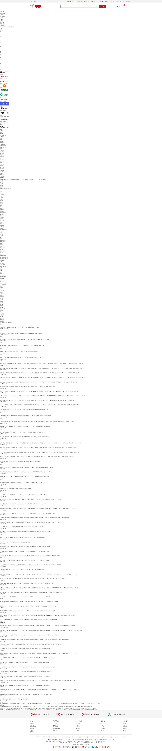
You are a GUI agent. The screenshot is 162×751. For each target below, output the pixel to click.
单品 (1, 237)
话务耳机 (2, 167)
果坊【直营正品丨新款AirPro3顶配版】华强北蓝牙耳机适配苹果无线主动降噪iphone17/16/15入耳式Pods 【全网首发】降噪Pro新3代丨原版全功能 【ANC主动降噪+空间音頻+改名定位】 (42, 363)
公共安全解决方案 (25, 709)
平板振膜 (2, 251)
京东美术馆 (2, 24)
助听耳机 (2, 150)
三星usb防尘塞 (88, 703)
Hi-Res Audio (3, 270)
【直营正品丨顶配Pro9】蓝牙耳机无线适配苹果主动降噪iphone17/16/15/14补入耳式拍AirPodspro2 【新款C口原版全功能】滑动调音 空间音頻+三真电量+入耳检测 (37, 421)
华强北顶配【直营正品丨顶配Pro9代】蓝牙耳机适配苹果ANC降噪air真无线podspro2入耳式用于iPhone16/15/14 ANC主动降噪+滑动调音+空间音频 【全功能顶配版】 (37, 400)
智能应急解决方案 (79, 709)
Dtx (1, 272)
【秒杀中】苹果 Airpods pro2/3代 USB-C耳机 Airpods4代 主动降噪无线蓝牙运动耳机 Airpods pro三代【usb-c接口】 (26, 504)
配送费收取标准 (56, 728)
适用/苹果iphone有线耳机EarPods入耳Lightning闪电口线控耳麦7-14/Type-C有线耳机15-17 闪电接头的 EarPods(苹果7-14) (28, 606)
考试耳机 (2, 161)
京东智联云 (49, 708)
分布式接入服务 (16, 709)
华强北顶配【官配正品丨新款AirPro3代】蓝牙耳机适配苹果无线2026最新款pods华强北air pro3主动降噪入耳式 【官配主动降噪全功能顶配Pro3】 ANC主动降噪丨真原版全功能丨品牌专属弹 (42, 368)
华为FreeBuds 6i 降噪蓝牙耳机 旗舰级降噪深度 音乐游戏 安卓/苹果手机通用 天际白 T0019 (20, 357)
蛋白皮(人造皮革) (4, 257)
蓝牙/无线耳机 (3, 135)
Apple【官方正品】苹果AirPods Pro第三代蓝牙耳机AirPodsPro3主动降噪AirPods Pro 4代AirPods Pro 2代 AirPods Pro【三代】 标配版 (30, 499)
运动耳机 (2, 152)
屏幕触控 (2, 319)
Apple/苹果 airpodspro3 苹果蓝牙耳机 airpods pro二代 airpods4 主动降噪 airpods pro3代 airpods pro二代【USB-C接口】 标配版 (29, 601)
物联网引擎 (21, 708)
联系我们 (44, 737)
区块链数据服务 (9, 709)
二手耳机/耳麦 (3, 145)
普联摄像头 (2, 16)
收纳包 (1, 19)
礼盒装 (1, 235)
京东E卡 (124, 728)
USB (1, 191)
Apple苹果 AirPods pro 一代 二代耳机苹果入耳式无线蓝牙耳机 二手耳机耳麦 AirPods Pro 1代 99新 (22, 526)
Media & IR (123, 737)
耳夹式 (1, 298)
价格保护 (102, 725)
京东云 (87, 744)
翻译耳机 (2, 168)
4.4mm (1, 197)
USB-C (1, 190)
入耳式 (1, 289)
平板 (1, 243)
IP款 (1, 238)
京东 (41, 6)
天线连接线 (39, 703)
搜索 (102, 6)
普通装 (1, 232)
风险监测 (98, 737)
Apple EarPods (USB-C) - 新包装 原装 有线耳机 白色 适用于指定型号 (15, 542)
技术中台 (86, 709)
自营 (1, 330)
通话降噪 (2, 222)
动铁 (1, 254)
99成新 (1, 184)
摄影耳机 (2, 174)
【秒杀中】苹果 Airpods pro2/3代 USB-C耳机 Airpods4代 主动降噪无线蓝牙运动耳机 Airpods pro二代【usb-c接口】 (26, 551)
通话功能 (2, 220)
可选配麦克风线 (3, 213)
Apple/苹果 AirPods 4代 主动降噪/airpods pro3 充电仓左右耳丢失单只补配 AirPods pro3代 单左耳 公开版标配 (24, 560)
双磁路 (1, 245)
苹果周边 (5, 27)
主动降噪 (2, 214)
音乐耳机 (2, 155)
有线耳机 (2, 136)
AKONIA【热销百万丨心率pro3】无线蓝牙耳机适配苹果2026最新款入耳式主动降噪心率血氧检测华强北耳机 (24, 476)
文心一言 (2, 313)
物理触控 (2, 318)
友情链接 (80, 737)
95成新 (1, 185)
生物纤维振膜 (3, 248)
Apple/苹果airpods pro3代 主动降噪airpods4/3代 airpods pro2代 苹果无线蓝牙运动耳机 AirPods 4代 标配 (24, 494)
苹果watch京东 (46, 703)
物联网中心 (44, 708)
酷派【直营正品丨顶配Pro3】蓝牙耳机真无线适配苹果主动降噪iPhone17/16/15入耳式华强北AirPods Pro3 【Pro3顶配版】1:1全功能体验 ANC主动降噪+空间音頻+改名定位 (39, 391)
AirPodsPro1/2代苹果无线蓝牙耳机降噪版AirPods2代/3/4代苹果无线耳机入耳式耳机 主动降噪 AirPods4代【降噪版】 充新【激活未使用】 (31, 592)
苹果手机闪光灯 (73, 703)
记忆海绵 (2, 278)
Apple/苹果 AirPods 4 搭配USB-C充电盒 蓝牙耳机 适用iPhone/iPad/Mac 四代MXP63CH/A (20, 327)
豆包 (1, 312)
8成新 (1, 181)
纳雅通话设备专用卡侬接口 (6, 188)
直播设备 (2, 142)
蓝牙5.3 (1, 304)
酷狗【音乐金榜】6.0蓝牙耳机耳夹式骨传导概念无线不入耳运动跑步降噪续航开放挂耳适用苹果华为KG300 (24, 409)
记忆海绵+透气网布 (4, 258)
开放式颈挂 (2, 290)
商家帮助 (62, 737)
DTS (1, 273)
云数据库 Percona (4, 708)
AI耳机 (1, 138)
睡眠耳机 (2, 162)
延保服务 (125, 726)
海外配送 (55, 730)
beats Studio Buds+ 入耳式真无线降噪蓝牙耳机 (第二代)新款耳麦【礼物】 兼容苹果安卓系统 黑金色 (22, 537)
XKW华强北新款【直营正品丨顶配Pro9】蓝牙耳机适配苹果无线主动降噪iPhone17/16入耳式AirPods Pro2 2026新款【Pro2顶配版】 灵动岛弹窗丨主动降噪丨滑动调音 (37, 615)
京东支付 (82, 744)
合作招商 (56, 737)
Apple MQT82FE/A (4, 703)
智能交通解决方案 (41, 709)
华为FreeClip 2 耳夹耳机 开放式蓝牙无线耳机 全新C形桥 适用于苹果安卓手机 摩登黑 (19, 351)
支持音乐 (2, 217)
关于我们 (38, 737)
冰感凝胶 (2, 260)
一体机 (1, 17)
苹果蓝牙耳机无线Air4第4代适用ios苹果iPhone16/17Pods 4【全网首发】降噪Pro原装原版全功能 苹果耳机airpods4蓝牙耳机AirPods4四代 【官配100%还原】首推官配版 (38, 508)
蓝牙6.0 (1, 307)
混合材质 (2, 263)
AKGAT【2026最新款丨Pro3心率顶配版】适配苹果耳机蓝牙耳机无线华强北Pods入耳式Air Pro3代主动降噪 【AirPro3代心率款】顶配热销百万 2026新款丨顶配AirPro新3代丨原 (39, 452)
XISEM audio (3, 266)
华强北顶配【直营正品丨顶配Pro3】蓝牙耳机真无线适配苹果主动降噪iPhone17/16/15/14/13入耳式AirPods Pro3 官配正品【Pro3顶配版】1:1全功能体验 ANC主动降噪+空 (38, 382)
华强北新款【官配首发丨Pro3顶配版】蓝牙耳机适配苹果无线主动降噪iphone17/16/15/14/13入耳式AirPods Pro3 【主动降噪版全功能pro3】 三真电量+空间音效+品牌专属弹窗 (39, 373)
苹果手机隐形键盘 (55, 703)
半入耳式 (2, 296)
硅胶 (1, 261)
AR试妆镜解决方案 (71, 709)
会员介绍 (32, 725)
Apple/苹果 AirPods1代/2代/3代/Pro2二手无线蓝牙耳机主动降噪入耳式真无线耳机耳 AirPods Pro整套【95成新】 (25, 546)
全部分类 (2, 11)
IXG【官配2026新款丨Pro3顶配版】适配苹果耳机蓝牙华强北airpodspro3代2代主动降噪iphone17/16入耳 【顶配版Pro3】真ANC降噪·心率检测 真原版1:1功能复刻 (36, 456)
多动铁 (1, 249)
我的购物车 (121, 6)
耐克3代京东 (81, 703)
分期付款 (78, 726)
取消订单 (102, 730)
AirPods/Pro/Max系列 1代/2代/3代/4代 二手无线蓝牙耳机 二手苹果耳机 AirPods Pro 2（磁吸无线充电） (23, 432)
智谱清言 (2, 315)
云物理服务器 (14, 708)
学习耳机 (2, 158)
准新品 (1, 187)
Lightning (2, 194)
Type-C (1, 193)
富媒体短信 (77, 708)
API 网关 (39, 708)
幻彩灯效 (2, 226)
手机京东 (106, 1)
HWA (1, 269)
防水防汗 (2, 228)
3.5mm (1, 199)
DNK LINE (2, 275)
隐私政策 (104, 737)
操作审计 (68, 708)
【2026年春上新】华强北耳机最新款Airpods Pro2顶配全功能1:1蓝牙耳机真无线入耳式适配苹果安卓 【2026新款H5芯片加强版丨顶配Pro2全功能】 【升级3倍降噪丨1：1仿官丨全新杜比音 (42, 395)
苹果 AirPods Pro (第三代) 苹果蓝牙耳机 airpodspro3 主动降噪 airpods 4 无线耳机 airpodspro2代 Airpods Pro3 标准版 (26, 467)
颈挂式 (1, 292)
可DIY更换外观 (3, 229)
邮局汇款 (78, 728)
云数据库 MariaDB (33, 709)
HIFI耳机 (2, 171)
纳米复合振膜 (3, 255)
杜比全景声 (2, 264)
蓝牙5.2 (1, 302)
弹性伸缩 (86, 708)
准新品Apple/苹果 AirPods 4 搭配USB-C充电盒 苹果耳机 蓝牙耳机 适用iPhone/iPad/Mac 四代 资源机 (23, 482)
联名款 (1, 234)
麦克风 (1, 139)
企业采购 (99, 1)
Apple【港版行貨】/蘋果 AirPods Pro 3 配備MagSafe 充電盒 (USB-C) (15, 488)
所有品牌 (2, 30)
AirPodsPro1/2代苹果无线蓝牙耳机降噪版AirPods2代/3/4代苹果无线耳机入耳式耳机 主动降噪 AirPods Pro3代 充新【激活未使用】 (29, 619)
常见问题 (32, 728)
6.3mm (1, 196)
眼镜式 (1, 286)
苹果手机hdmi (96, 703)
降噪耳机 (2, 164)
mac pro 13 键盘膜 (22, 703)
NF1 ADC (27, 708)
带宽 (18, 708)
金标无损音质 (3, 277)
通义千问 (2, 310)
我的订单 (80, 1)
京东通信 (125, 730)
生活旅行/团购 (33, 726)
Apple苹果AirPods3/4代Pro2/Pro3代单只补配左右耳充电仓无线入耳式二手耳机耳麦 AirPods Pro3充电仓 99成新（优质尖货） (28, 583)
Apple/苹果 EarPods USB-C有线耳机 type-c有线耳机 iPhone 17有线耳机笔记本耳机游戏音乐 (21, 333)
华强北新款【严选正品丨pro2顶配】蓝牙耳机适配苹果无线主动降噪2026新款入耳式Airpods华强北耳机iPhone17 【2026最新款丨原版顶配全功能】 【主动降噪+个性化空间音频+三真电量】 (42, 377)
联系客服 (32, 732)
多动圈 (1, 252)
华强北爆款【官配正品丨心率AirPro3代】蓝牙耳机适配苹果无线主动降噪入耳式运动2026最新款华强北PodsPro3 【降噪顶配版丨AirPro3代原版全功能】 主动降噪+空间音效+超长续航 (41, 443)
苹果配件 (2, 141)
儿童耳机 (2, 170)
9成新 (1, 182)
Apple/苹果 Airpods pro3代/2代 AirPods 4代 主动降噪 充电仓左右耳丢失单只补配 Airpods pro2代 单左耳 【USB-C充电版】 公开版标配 (30, 565)
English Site (116, 737)
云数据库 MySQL (49, 709)
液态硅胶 (2, 281)
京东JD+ (125, 732)
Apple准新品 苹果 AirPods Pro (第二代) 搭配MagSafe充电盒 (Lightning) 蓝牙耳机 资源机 (20, 461)
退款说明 (102, 726)
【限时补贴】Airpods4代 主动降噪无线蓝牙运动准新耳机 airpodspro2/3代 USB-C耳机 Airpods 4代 (22, 569)
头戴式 (1, 287)
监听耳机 (2, 165)
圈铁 (1, 246)
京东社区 (92, 737)
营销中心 (68, 737)
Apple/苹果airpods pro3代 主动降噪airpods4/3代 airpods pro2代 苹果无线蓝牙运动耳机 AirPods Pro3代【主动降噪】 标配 (27, 386)
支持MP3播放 (3, 216)
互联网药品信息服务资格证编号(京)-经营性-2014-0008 (87, 739)
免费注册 (74, 1)
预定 (9, 708)
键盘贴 (1, 21)
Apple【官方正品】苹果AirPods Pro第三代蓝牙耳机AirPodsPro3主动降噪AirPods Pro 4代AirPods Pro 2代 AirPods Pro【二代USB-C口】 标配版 (32, 578)
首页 (1, 27)
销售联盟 (86, 737)
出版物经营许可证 (71, 741)
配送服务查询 (56, 726)
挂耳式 (1, 293)
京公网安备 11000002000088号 (57, 739)
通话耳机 (2, 159)
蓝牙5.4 (1, 305)
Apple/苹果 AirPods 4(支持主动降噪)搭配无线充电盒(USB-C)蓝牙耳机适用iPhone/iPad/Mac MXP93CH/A (23, 345)
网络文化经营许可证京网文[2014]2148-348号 (86, 741)
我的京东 (85, 1)
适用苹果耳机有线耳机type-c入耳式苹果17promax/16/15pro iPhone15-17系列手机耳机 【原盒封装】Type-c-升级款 (26, 472)
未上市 (1, 301)
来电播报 (2, 225)
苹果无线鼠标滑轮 (65, 703)
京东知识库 (2, 13)
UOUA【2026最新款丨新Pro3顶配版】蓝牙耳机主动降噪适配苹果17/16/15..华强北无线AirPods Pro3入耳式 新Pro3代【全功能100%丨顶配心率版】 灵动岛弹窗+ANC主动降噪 (39, 405)
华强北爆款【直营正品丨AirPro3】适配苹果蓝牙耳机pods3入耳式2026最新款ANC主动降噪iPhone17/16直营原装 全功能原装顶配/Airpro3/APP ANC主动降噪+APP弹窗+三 (38, 574)
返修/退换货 (102, 728)
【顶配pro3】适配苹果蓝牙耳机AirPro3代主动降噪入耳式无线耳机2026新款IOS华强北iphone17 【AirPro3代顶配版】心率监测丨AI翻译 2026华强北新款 (34, 517)
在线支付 (78, 725)
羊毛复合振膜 (3, 240)
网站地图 (82, 708)
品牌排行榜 (2, 14)
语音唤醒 (2, 321)
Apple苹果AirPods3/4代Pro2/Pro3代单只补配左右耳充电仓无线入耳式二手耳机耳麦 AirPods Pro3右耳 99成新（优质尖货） (28, 610)
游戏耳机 (2, 153)
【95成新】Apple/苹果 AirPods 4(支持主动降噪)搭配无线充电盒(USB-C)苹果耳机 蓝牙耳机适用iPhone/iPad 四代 (25, 415)
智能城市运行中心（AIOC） (60, 709)
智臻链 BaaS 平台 (33, 708)
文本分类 (64, 708)
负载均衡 (72, 708)
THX (1, 267)
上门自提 (55, 723)
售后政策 (102, 723)
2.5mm (1, 200)
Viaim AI (2, 316)
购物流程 (32, 723)
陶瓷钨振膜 (2, 241)
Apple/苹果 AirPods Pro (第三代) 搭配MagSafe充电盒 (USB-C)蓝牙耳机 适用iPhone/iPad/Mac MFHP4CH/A (24, 339)
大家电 (31, 730)
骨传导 (1, 295)
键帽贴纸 (2, 22)
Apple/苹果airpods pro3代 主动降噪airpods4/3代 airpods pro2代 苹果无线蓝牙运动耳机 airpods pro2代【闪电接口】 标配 (27, 513)
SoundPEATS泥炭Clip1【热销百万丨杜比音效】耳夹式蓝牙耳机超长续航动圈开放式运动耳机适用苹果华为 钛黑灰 (25, 437)
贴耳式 (1, 299)
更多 (1, 132)
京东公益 (110, 737)
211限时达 (55, 725)
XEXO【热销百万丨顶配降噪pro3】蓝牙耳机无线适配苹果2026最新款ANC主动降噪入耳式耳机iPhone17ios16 (25, 426)
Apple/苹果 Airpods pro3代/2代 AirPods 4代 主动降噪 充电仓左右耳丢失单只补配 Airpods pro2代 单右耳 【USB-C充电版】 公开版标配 (30, 522)
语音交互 (2, 219)
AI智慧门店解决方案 (56, 708)
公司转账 (78, 730)
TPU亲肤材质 (3, 284)
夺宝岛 (124, 723)
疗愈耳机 (2, 176)
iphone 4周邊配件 (32, 703)
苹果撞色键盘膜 (13, 703)
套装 (1, 231)
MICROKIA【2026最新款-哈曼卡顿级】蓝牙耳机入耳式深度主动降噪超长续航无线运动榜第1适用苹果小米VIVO (25, 531)
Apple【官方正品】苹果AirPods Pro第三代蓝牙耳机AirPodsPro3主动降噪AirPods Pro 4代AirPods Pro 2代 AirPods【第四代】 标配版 (30, 555)
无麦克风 (2, 211)
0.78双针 (2, 208)
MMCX (1, 202)
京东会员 (93, 1)
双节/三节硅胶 (3, 283)
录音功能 (2, 223)
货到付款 (78, 723)
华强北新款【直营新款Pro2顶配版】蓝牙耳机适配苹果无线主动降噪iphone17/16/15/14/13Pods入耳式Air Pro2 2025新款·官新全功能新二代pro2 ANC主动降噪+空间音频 (38, 447)
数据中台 (90, 708)
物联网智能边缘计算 (92, 709)
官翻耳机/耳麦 (3, 147)
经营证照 (100, 742)
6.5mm (1, 203)
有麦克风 (2, 209)
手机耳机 (2, 156)
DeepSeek (2, 309)
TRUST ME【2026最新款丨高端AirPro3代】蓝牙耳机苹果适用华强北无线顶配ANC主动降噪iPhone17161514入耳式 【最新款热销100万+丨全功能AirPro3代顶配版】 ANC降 (39, 587)
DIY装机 (124, 725)
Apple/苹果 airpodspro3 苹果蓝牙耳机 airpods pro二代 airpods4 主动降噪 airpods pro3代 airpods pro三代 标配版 (25, 597)
